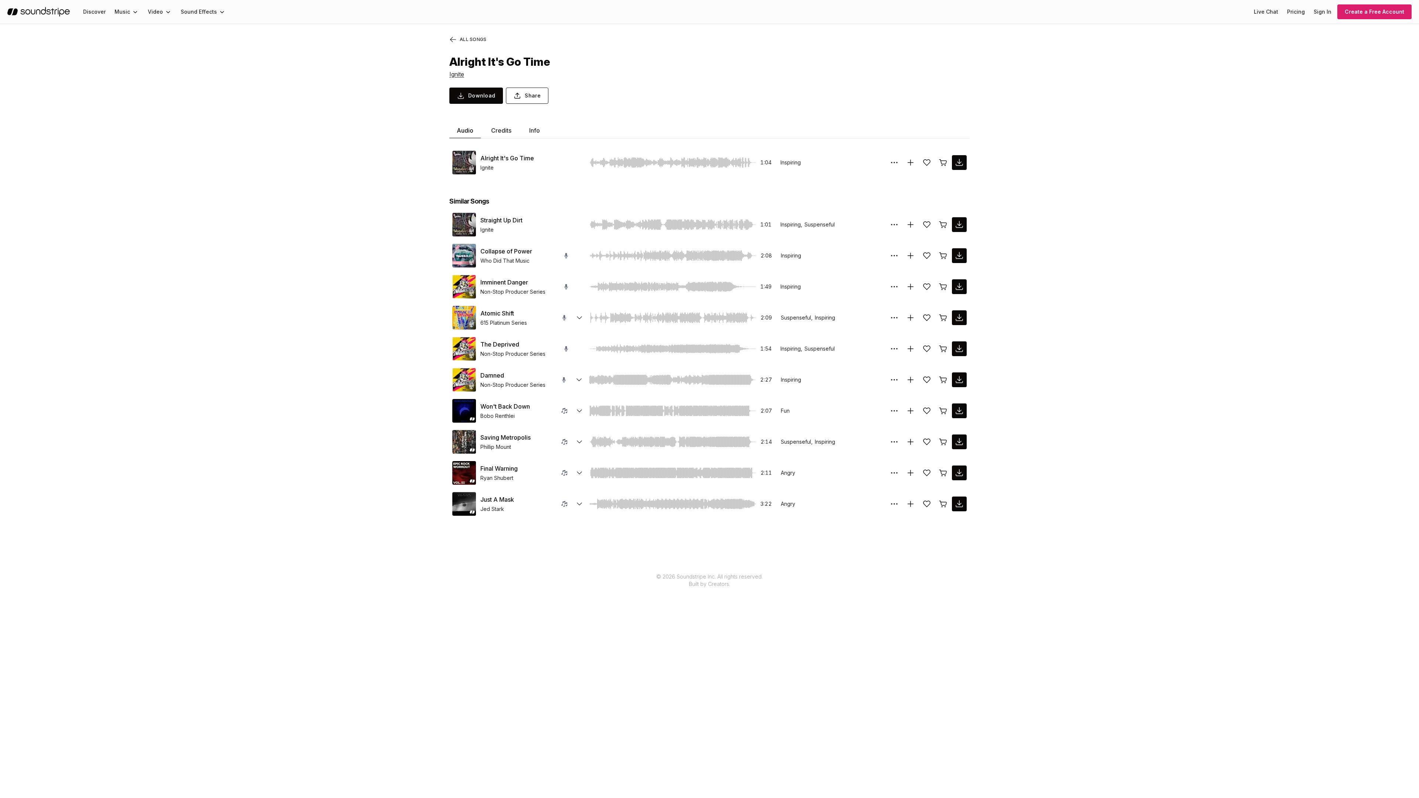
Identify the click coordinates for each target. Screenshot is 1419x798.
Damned (492, 375)
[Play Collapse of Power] (464, 255)
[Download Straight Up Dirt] (959, 224)
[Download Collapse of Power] (959, 255)
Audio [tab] (465, 130)
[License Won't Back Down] (943, 410)
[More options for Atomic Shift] (894, 317)
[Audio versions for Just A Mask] (579, 504)
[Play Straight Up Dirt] (464, 224)
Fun (785, 410)
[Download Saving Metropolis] (959, 441)
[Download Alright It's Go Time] (959, 162)
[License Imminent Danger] (943, 286)
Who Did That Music (505, 261)
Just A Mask (497, 499)
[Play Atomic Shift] (464, 318)
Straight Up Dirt (501, 220)
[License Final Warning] (943, 473)
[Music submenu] (135, 12)
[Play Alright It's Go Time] (464, 162)
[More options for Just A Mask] (894, 504)
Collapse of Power (506, 251)
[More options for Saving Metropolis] (894, 441)
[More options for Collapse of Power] (894, 255)
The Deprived (499, 344)
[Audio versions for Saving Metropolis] (579, 442)
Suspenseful (819, 224)
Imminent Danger (504, 282)
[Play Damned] (464, 380)
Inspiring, (791, 224)
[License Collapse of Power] (943, 255)
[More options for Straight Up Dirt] (894, 224)
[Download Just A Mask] (959, 504)
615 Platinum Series (503, 323)
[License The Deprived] (943, 348)
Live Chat (1266, 11)
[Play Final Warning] (464, 473)
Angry (788, 473)
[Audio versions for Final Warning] (579, 473)
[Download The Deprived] (959, 348)
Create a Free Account (1374, 11)
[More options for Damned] (894, 379)
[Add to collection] (910, 162)
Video (155, 11)
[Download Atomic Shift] (959, 317)
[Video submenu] (168, 12)
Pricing (1296, 11)
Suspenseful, (797, 317)
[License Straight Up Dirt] (943, 224)
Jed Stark (492, 509)
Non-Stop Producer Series (512, 292)
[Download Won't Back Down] (959, 410)
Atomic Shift (497, 313)
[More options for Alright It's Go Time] (894, 162)
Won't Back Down (505, 406)
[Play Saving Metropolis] (464, 442)
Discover (94, 11)
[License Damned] (943, 379)
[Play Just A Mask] (464, 504)
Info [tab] (534, 130)
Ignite (456, 74)
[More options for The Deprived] (894, 348)
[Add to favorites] (926, 162)
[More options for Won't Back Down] (894, 410)
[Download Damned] (959, 379)
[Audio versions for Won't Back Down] (579, 411)
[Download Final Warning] (959, 473)
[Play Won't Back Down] (464, 411)
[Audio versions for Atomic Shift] (579, 318)
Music (122, 11)
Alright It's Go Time (507, 158)
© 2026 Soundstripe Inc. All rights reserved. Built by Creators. (709, 580)
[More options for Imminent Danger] (894, 286)
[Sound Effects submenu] (222, 12)
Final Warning (499, 468)
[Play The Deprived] (464, 349)
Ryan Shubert (496, 478)
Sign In (1322, 11)
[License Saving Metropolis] (943, 441)
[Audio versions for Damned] (579, 380)
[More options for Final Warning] (894, 473)
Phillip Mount (495, 447)
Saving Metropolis (505, 437)
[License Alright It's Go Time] (943, 162)
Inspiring (790, 162)
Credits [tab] (501, 130)
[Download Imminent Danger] (959, 286)
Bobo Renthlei (497, 416)
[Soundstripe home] (38, 12)
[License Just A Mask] (943, 504)
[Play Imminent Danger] (464, 287)
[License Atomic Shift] (943, 317)
